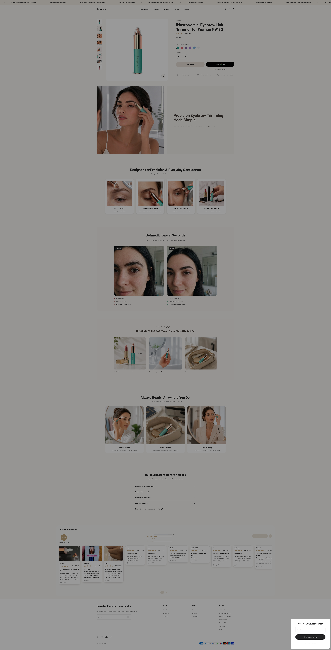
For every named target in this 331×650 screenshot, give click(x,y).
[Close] (326, 622)
